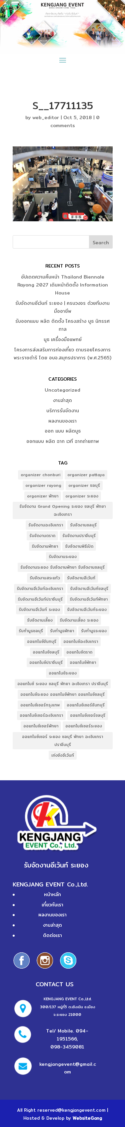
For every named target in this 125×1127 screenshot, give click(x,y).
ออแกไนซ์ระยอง (63, 673)
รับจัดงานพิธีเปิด (79, 546)
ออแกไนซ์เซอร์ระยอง (83, 726)
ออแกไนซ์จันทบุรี (41, 641)
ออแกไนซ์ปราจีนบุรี (46, 662)
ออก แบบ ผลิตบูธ (63, 431)
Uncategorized (62, 390)
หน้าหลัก (52, 894)
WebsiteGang (87, 1118)
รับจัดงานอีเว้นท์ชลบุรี (89, 588)
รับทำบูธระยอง (94, 631)
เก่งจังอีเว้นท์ (62, 755)
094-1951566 (72, 1034)
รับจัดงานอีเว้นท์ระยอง (87, 609)
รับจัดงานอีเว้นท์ (81, 578)
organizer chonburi (40, 474)
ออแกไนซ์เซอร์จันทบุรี (86, 705)
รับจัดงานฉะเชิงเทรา (45, 525)
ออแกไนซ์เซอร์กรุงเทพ (40, 705)
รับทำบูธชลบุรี (31, 631)
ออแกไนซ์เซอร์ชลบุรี (87, 715)
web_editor (45, 117)
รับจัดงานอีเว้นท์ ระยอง (39, 609)
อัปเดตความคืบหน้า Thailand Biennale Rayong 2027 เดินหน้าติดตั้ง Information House (62, 284)
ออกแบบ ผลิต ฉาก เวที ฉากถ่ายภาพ (62, 441)
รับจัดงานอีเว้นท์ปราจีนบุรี (40, 599)
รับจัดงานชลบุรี (83, 525)
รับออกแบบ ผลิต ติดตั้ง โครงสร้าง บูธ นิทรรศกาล (62, 325)
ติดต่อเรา (52, 935)
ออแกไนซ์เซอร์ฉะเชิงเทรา (41, 715)
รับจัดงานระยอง (63, 556)
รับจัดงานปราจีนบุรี (79, 535)
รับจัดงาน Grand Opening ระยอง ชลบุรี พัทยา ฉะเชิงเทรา (62, 510)
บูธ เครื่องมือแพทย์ (63, 339)
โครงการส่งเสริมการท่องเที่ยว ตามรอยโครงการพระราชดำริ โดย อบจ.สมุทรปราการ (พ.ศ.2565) (62, 353)
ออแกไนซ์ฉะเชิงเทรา (80, 641)
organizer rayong (43, 485)
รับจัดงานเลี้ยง (40, 620)
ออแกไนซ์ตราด (79, 652)
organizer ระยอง (81, 496)
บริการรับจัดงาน (62, 410)
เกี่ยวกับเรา (52, 904)
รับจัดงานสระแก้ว (45, 578)
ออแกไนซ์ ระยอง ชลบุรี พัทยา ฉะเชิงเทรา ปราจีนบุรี (62, 683)
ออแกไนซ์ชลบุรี (46, 652)
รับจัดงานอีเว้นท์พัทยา (89, 599)
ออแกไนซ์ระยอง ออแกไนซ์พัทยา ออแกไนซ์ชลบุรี (62, 694)
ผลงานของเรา (62, 421)
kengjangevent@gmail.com (67, 1068)
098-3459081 (67, 1046)
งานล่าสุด (62, 400)
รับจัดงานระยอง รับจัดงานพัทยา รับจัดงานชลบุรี (62, 567)
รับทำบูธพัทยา (62, 631)
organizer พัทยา (42, 496)
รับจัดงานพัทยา (45, 546)
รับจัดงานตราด (42, 535)
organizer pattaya (86, 474)
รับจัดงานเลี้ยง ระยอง (79, 620)
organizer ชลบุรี (84, 485)
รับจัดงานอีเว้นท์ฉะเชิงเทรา (40, 588)
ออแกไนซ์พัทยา (83, 662)
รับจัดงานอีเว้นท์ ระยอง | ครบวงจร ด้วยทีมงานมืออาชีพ (62, 307)
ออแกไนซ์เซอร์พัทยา (40, 726)
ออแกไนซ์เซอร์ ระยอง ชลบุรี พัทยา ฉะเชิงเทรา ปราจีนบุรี (62, 740)
